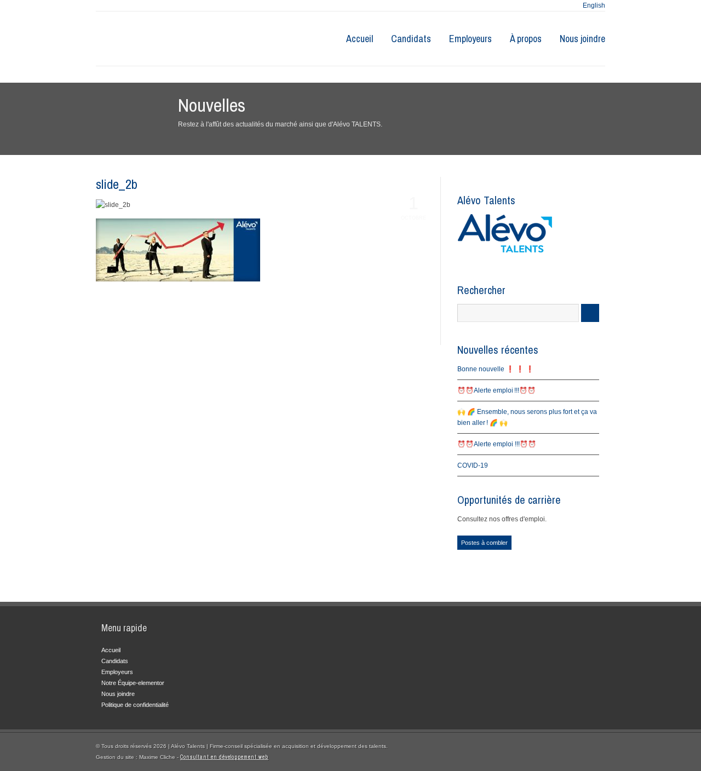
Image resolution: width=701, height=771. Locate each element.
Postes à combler (484, 542)
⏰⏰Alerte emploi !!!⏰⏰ (496, 390)
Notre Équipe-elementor (132, 683)
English (594, 5)
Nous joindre (582, 38)
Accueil (359, 38)
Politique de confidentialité (135, 704)
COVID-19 (472, 465)
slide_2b (116, 184)
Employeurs (470, 38)
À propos (526, 38)
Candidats (411, 38)
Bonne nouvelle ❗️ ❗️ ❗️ (495, 369)
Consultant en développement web (224, 757)
